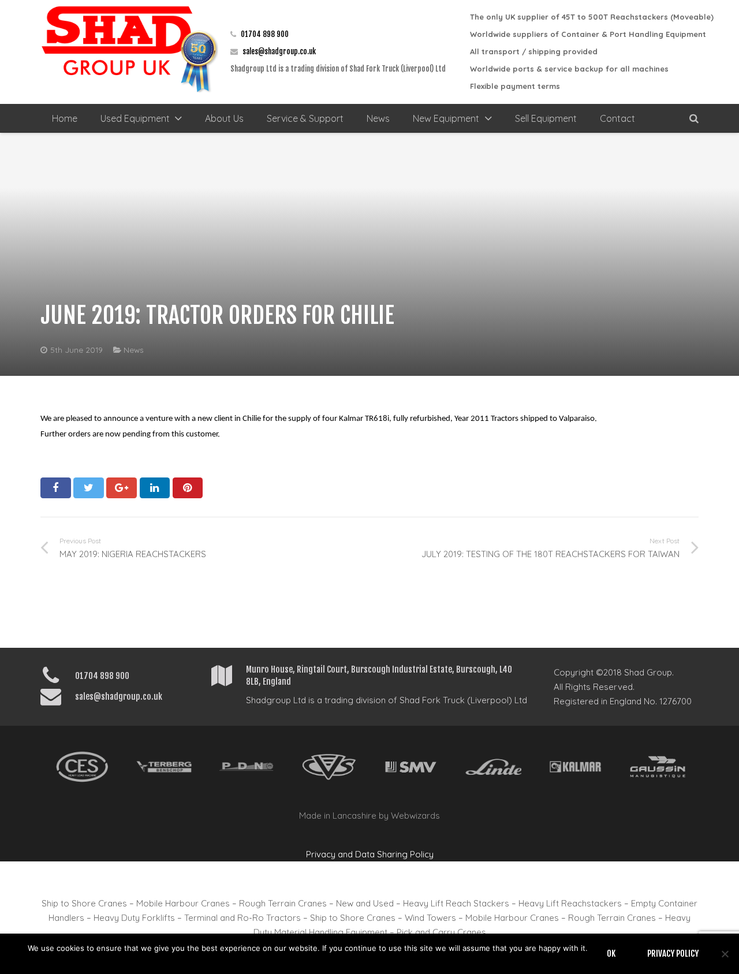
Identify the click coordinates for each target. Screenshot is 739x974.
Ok (611, 953)
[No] (724, 954)
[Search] (694, 118)
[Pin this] (188, 487)
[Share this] (55, 487)
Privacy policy (673, 953)
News (134, 349)
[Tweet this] (88, 487)
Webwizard (413, 815)
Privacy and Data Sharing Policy (370, 854)
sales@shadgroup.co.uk (279, 51)
